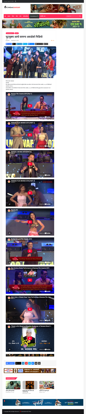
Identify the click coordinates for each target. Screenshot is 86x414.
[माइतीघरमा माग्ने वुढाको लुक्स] (46, 385)
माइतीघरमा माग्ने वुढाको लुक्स (44, 390)
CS (8, 40)
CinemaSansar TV (34, 16)
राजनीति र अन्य (42, 16)
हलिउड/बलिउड (25, 16)
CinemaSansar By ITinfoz (26, 411)
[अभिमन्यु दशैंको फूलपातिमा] (13, 385)
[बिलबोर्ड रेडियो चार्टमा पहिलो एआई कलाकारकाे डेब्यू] (30, 385)
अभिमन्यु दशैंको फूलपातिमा (10, 390)
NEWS (16, 33)
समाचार (9, 16)
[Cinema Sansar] (12, 7)
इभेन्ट (20, 16)
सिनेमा (13, 16)
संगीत (17, 16)
